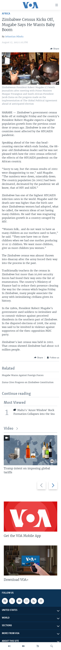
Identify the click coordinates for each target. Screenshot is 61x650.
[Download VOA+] (30, 560)
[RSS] (34, 601)
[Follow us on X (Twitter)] (12, 601)
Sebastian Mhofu (14, 36)
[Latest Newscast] (9, 646)
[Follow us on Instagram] (26, 601)
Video (8, 429)
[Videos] (23, 646)
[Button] (54, 49)
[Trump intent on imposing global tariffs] (30, 450)
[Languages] (37, 646)
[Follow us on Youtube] (19, 601)
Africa (6, 13)
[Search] (51, 646)
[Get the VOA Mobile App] (30, 516)
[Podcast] (41, 601)
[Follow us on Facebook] (5, 601)
